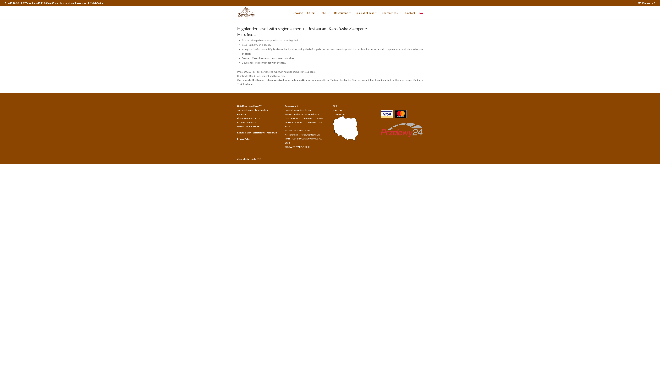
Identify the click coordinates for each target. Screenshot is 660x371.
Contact (410, 13)
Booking (298, 13)
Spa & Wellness (365, 13)
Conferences (390, 13)
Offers (311, 13)
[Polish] (421, 16)
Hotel (323, 13)
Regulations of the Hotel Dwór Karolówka (257, 132)
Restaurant (341, 13)
